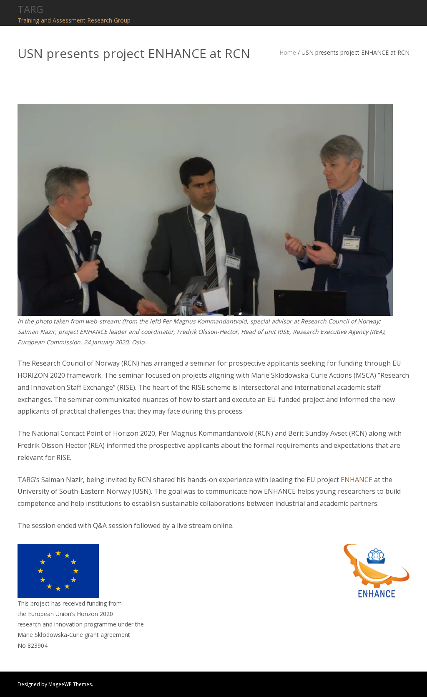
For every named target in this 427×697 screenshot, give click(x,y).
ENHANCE (356, 479)
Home (287, 52)
